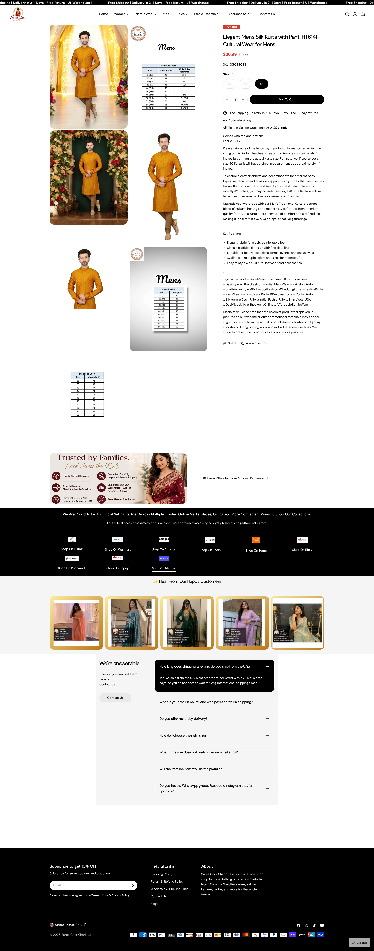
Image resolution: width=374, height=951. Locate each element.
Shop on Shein (210, 550)
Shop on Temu (256, 550)
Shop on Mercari (164, 568)
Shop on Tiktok (72, 549)
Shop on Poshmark (72, 568)
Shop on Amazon (164, 549)
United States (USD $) (70, 925)
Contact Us (115, 698)
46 (262, 84)
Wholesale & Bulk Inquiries (169, 889)
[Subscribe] (133, 885)
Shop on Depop (117, 568)
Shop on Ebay (302, 550)
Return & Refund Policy (167, 882)
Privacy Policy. (121, 895)
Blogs (154, 904)
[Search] (347, 14)
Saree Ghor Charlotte (76, 935)
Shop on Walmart (118, 549)
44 (248, 85)
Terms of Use (99, 895)
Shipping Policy (161, 874)
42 (232, 85)
